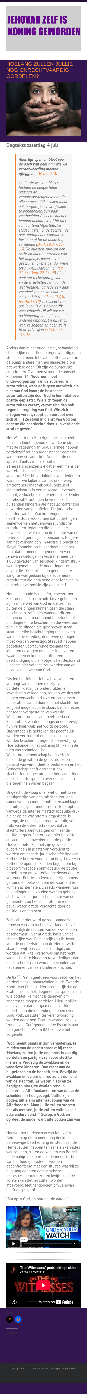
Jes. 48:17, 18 (29, 301)
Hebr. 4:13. (48, 173)
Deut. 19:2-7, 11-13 (41, 247)
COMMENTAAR (32, 1355)
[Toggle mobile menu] (79, 53)
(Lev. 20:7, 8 (55, 296)
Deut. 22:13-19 (42, 272)
